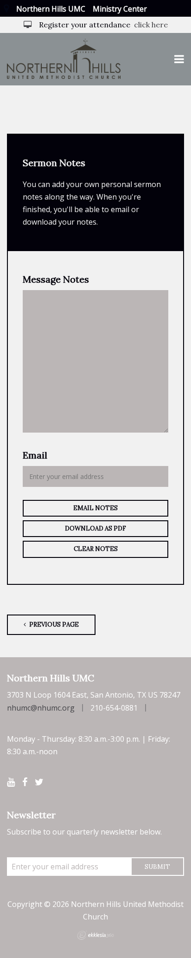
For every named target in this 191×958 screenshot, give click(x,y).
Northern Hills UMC (50, 9)
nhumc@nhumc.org (41, 708)
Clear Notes (96, 549)
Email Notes (95, 508)
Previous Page (53, 624)
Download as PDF (95, 528)
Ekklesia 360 (95, 935)
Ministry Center (120, 9)
